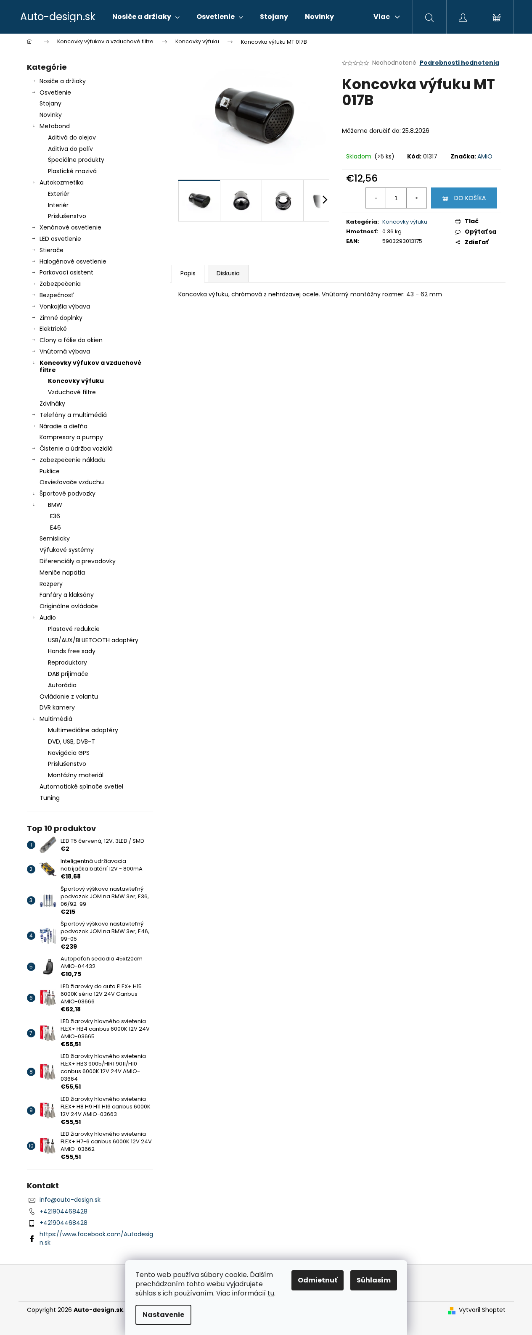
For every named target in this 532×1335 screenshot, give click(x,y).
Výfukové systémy (67, 550)
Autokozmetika (62, 182)
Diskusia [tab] (228, 273)
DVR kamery (57, 707)
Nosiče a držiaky (63, 81)
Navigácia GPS (69, 753)
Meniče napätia (62, 572)
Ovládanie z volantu (69, 696)
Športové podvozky (67, 493)
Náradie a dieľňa (63, 426)
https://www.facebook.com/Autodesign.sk (96, 1238)
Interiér (58, 205)
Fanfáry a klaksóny (67, 595)
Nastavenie (163, 1314)
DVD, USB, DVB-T (71, 741)
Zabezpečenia (60, 284)
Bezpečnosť (57, 295)
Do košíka (470, 198)
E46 (55, 527)
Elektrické (53, 329)
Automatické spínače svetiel (81, 786)
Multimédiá (56, 719)
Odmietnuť (317, 1280)
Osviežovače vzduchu (72, 482)
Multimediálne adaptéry (83, 730)
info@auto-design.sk (70, 1199)
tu (270, 1293)
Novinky (51, 115)
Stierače (52, 250)
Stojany (50, 103)
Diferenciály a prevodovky (78, 561)
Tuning (50, 798)
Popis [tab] (188, 273)
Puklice (50, 471)
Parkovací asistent (66, 272)
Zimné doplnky (61, 318)
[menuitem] (146, 17)
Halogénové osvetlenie (73, 261)
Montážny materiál (75, 775)
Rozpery (51, 584)
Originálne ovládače (69, 606)
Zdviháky (52, 403)
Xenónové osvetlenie (70, 227)
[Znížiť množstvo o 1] (376, 198)
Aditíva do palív (70, 149)
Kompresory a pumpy (71, 437)
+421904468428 (63, 1211)
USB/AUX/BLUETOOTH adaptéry (93, 640)
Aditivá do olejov (72, 137)
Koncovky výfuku (76, 381)
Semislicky (55, 538)
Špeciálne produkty (76, 160)
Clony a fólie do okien (71, 340)
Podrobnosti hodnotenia (459, 63)
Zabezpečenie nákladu (73, 460)
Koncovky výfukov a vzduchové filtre (90, 366)
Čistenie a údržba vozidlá (76, 448)
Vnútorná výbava (65, 351)
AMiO (484, 156)
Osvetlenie (55, 92)
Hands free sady (71, 651)
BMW (55, 505)
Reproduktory (67, 662)
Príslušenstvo (67, 216)
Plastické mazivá (72, 171)
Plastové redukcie (74, 629)
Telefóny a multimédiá (73, 415)
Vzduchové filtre (72, 392)
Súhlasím (374, 1280)
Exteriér (58, 194)
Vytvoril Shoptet (482, 1310)
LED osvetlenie (60, 239)
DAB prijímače (68, 674)
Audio (48, 617)
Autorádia (62, 685)
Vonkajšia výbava (65, 306)
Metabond (55, 126)
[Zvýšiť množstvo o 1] (416, 198)
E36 (55, 516)
